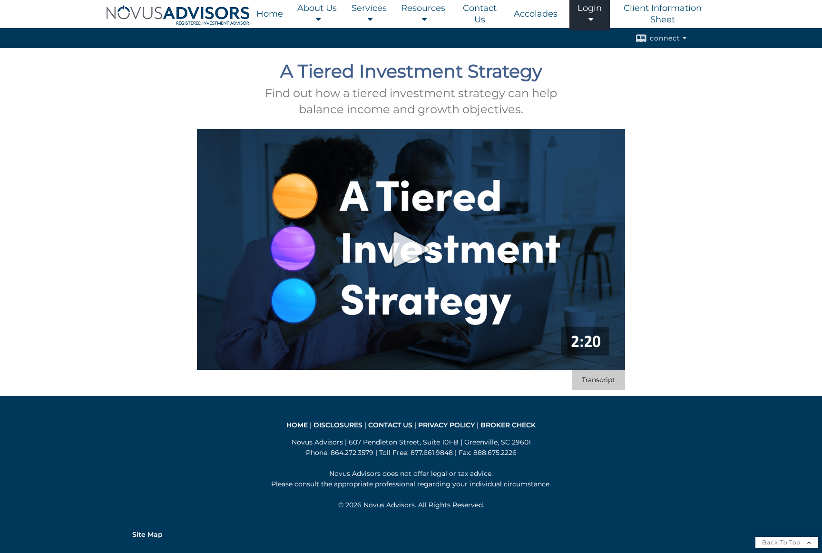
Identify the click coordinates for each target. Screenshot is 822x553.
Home (269, 14)
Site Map (147, 534)
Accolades (536, 14)
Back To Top (782, 542)
